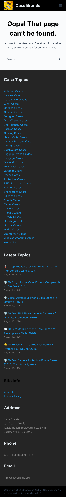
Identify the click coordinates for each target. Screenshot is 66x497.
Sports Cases (12, 200)
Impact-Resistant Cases (18, 141)
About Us (9, 392)
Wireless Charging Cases (19, 237)
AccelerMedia (33, 489)
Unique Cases (12, 225)
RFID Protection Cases (17, 183)
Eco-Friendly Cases (16, 124)
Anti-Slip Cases (13, 91)
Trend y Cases (12, 212)
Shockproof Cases (15, 191)
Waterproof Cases (15, 233)
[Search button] (59, 59)
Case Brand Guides (15, 99)
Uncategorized (13, 221)
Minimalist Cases (14, 166)
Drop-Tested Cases (15, 120)
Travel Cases (12, 208)
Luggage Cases (13, 158)
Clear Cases (11, 103)
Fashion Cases (12, 128)
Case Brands (27, 5)
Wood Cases (11, 242)
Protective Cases (14, 179)
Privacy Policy (12, 396)
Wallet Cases (12, 229)
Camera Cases (13, 95)
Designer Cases (13, 116)
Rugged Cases (12, 187)
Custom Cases (13, 112)
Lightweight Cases (15, 149)
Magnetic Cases (13, 162)
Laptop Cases (12, 145)
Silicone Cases (13, 195)
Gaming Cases (12, 133)
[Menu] (60, 5)
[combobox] (30, 59)
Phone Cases (12, 175)
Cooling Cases (13, 107)
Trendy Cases (12, 216)
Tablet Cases (12, 204)
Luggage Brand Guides (18, 154)
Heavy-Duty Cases (15, 137)
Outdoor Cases (13, 170)
